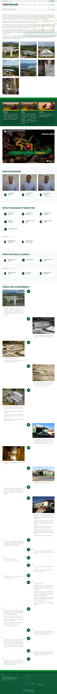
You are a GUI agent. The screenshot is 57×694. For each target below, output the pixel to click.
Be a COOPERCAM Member (49, 4)
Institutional (28, 675)
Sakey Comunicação (31, 691)
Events (27, 679)
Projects (27, 677)
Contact (27, 681)
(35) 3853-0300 (6, 1)
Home (49, 9)
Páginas (53, 9)
